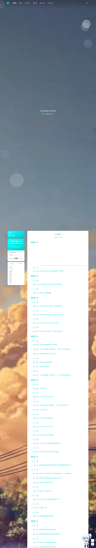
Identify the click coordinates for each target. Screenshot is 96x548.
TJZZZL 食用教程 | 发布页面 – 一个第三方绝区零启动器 (54, 349)
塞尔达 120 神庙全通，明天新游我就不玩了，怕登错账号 (55, 473)
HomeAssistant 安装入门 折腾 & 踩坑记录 (51, 331)
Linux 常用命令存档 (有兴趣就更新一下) (50, 443)
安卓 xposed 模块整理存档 (46, 435)
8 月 (34, 393)
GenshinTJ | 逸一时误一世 (46, 426)
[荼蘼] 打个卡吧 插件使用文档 (47, 542)
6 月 (34, 302)
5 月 (34, 311)
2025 (10, 271)
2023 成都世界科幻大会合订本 (47, 353)
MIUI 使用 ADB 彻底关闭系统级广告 (49, 499)
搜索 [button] (16, 258)
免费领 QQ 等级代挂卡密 (46, 482)
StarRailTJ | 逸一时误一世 (46, 396)
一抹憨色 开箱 (43, 388)
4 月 (34, 281)
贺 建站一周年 (43, 507)
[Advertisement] (62, 256)
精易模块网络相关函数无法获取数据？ (50, 534)
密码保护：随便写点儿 (45, 491)
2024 (10, 273)
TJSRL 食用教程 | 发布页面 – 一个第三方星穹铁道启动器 (55, 375)
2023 (10, 275)
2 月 (34, 289)
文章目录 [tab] (12, 263)
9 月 (34, 385)
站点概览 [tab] (20, 263)
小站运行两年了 (43, 409)
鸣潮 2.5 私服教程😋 (45, 293)
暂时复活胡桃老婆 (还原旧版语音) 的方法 (50, 478)
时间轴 (58, 234)
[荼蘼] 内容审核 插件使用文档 (47, 529)
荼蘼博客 (15, 3)
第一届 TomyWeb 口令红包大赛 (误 (49, 323)
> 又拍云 (11, 255)
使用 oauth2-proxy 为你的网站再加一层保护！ (52, 271)
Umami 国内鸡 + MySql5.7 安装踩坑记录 (50, 306)
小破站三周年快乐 (44, 366)
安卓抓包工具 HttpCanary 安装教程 (49, 451)
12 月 (34, 341)
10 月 (34, 470)
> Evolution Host (13, 252)
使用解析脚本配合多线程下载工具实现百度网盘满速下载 (55, 465)
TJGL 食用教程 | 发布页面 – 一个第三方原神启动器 (53, 405)
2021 (10, 280)
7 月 (12, 269)
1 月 (34, 328)
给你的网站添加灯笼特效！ (46, 516)
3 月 (34, 431)
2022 (10, 277)
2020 (10, 282)
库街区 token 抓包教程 (45, 362)
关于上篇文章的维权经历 (46, 418)
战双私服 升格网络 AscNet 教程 (48, 344)
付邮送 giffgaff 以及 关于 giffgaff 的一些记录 (51, 314)
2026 (10, 267)
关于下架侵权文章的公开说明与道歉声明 (50, 284)
